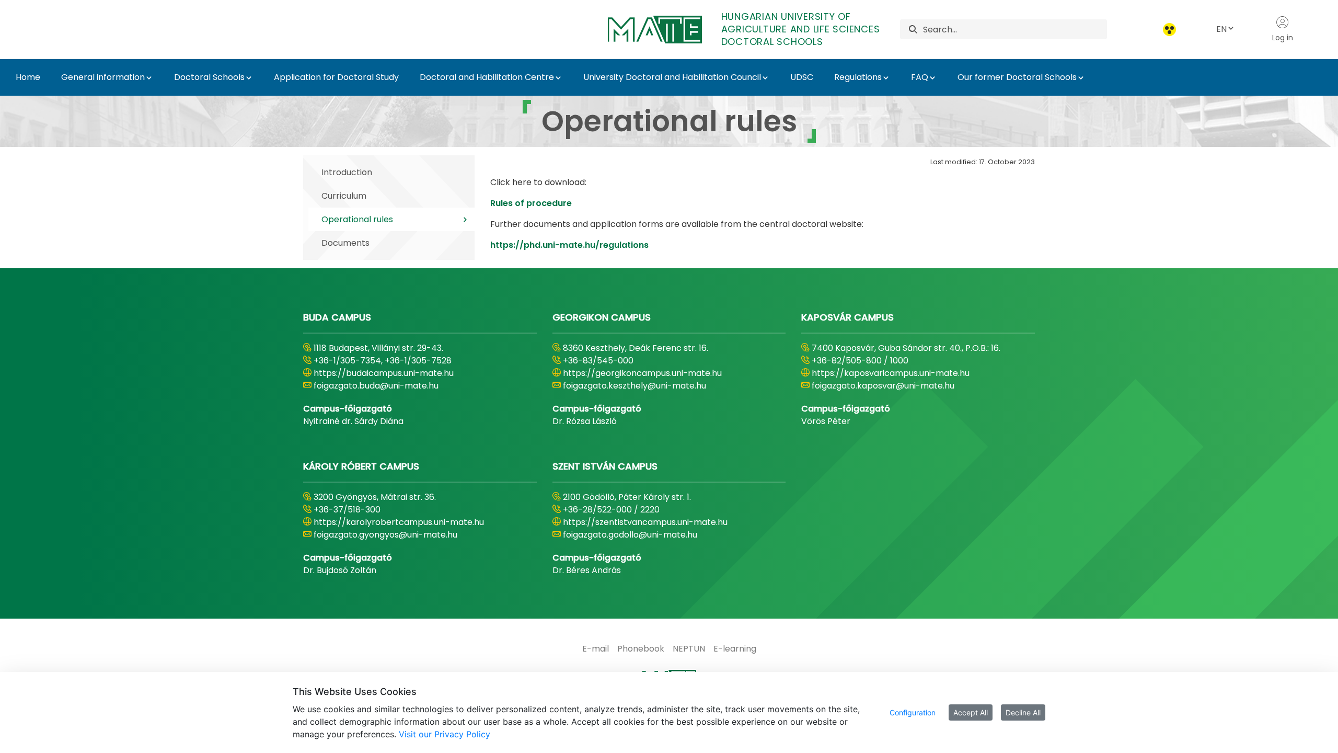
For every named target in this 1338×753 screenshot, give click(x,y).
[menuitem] (595, 648)
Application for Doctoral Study (336, 77)
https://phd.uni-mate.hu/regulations (569, 245)
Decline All (1023, 712)
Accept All (970, 712)
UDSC (801, 77)
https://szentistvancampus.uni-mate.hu (645, 522)
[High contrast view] (1169, 29)
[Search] (913, 29)
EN (1221, 29)
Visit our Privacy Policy (444, 734)
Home (28, 77)
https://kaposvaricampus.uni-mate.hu (891, 373)
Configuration (913, 712)
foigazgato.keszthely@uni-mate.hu (634, 386)
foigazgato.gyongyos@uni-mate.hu (385, 535)
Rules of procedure (531, 203)
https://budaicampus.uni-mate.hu (384, 373)
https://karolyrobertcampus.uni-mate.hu (399, 522)
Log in (1282, 37)
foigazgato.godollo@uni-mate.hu (630, 535)
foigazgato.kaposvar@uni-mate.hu (883, 386)
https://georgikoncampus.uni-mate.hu (642, 373)
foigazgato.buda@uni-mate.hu (376, 386)
